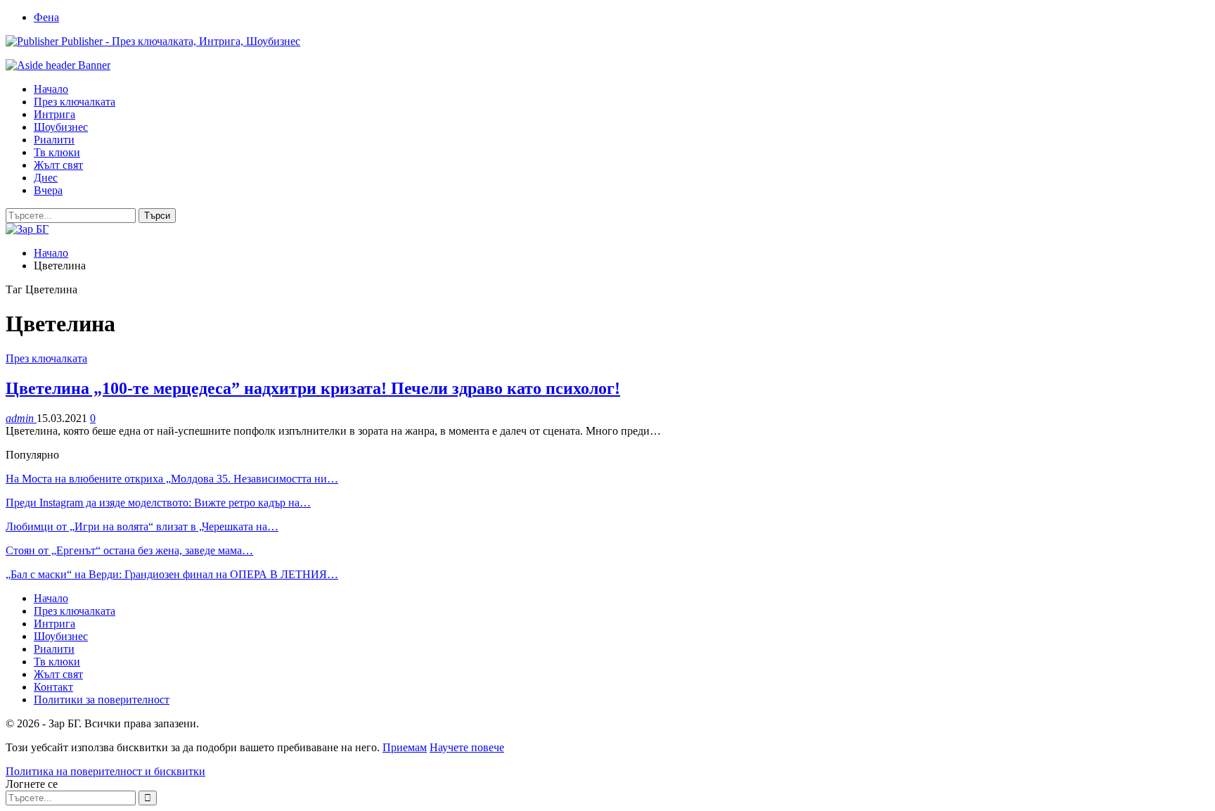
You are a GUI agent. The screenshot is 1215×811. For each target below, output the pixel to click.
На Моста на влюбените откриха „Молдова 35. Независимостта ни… (172, 479)
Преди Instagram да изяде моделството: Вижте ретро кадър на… (158, 503)
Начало (51, 89)
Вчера (48, 190)
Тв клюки (57, 152)
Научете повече (467, 747)
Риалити (54, 140)
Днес (46, 178)
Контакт (53, 687)
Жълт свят (58, 165)
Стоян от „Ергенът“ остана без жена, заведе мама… (129, 550)
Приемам (404, 747)
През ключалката (74, 102)
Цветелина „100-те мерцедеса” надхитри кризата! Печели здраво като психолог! (313, 388)
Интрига (54, 114)
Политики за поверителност (101, 699)
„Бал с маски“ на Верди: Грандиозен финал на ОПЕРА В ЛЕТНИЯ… (172, 574)
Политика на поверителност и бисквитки (105, 771)
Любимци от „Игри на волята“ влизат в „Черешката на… (142, 526)
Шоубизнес (61, 127)
